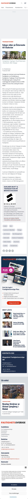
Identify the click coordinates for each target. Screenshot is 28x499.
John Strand (6, 234)
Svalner (5, 245)
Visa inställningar (14, 493)
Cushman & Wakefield (8, 230)
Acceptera (14, 484)
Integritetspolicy (13, 496)
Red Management (17, 234)
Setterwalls (6, 237)
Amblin (5, 226)
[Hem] (8, 3)
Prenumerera (9, 7)
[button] (25, 467)
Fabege (19, 230)
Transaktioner (7, 42)
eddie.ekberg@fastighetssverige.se (10, 458)
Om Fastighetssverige (6, 429)
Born (11, 226)
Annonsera (4, 432)
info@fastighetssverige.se (8, 371)
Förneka (14, 489)
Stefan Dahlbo (7, 241)
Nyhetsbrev (4, 431)
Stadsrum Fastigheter (17, 237)
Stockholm (16, 241)
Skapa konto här (14, 303)
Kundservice (18, 7)
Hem (2, 7)
